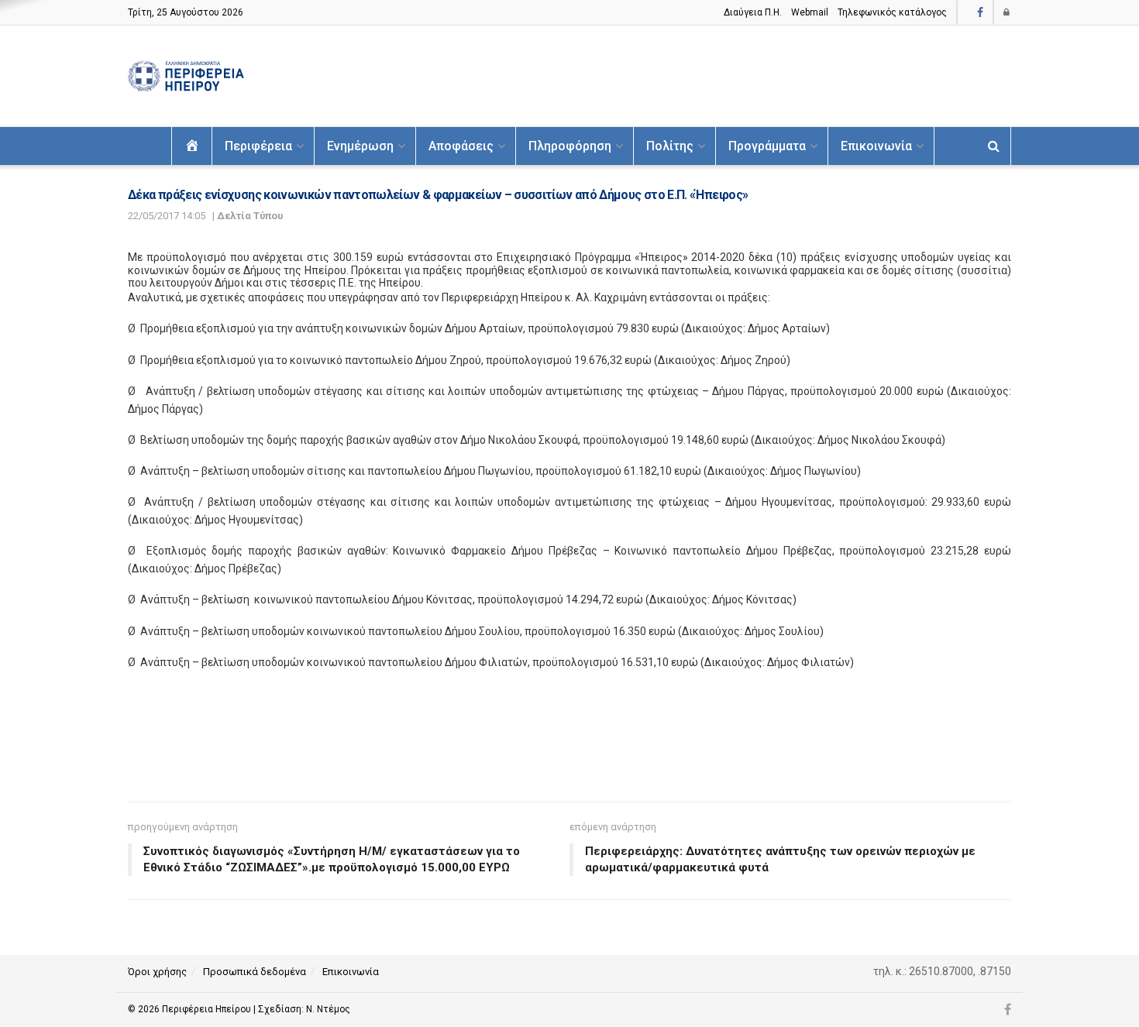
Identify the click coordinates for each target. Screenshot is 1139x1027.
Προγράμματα (767, 146)
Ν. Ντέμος (328, 1009)
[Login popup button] (1007, 12)
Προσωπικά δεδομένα (254, 971)
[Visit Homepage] (186, 76)
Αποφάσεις (461, 146)
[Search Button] (994, 146)
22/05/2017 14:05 (166, 216)
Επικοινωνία (876, 146)
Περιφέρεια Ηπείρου (207, 1009)
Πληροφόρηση (569, 146)
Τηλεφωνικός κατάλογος (892, 12)
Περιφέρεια (258, 146)
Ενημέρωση (360, 146)
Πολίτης (669, 146)
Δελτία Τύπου (250, 216)
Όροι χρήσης (157, 971)
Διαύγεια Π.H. (753, 12)
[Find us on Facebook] (980, 13)
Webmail (809, 12)
